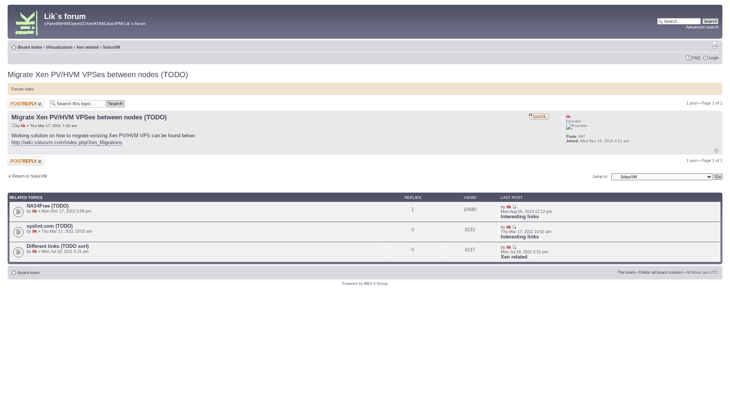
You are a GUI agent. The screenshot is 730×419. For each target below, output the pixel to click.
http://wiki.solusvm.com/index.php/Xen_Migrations (66, 142)
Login (714, 58)
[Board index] (27, 21)
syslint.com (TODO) (50, 226)
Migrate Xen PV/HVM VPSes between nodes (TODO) (98, 74)
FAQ (696, 58)
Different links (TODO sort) (58, 246)
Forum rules (22, 89)
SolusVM (111, 47)
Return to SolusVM (29, 176)
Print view (714, 45)
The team (626, 272)
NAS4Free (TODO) (47, 206)
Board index (30, 47)
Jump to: (600, 176)
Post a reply (19, 101)
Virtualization (59, 47)
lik (23, 126)
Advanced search (702, 27)
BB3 (368, 283)
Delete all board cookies (661, 272)
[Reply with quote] (538, 116)
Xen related (87, 47)
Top (716, 151)
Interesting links (520, 216)
